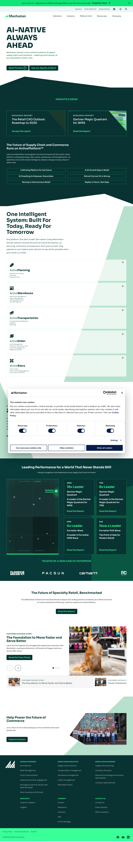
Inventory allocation (103, 770)
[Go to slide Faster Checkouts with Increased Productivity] (56, 668)
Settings (114, 440)
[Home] (15, 16)
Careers (61, 802)
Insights (23, 807)
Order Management (28, 770)
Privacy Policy (7, 832)
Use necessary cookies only (28, 448)
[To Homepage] (10, 764)
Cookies (34, 832)
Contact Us (99, 802)
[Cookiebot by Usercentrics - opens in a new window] (105, 393)
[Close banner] (122, 393)
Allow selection (67, 448)
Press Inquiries (101, 807)
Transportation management (69, 770)
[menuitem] (57, 16)
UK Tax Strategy (64, 822)
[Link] (118, 837)
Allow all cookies (104, 448)
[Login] (120, 9)
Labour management (66, 780)
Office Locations (102, 812)
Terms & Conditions (22, 832)
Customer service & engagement (33, 780)
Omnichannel (25, 766)
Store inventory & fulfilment (31, 792)
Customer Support (27, 802)
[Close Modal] (129, 3)
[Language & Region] (114, 9)
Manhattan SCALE (65, 785)
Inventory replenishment (105, 783)
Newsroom (62, 807)
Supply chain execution (67, 766)
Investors (61, 812)
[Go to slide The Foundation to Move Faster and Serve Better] (53, 668)
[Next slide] (18, 668)
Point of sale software (29, 775)
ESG (59, 817)
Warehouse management (68, 775)
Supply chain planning (104, 766)
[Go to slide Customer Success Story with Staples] (59, 668)
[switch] (52, 431)
